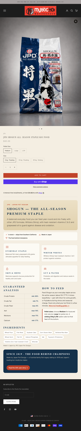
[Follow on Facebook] (4, 409)
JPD (4, 133)
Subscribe (11, 402)
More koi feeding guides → (59, 306)
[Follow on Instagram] (10, 409)
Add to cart (41, 175)
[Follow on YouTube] (15, 409)
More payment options (40, 187)
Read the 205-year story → (18, 368)
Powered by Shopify (52, 420)
